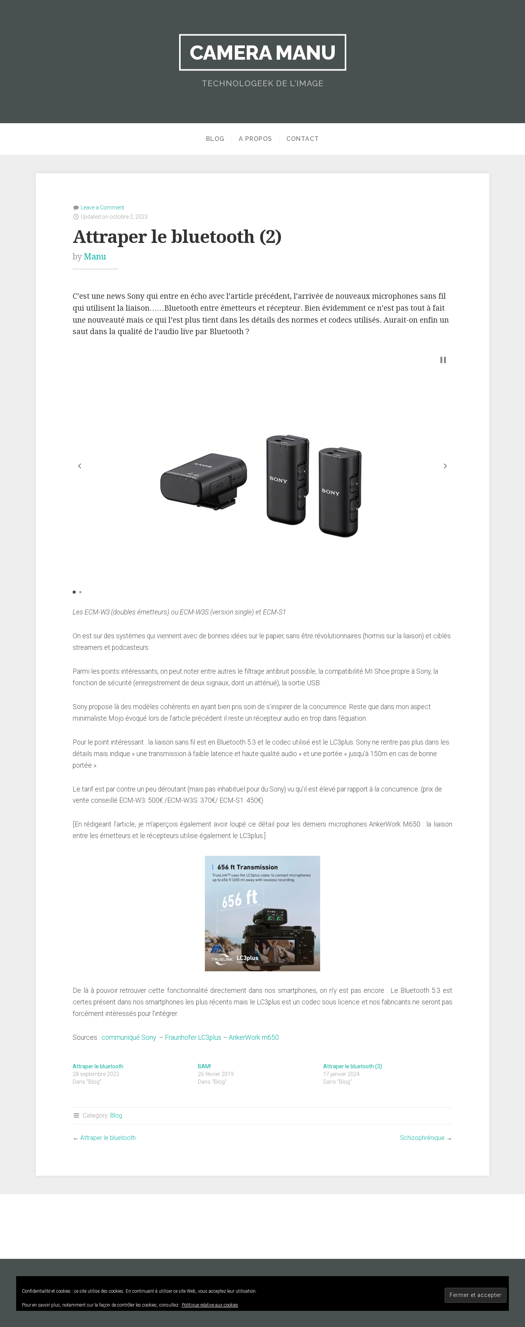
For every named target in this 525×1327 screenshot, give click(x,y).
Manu (95, 256)
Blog (215, 139)
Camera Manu (263, 52)
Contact (302, 139)
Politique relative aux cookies (210, 1305)
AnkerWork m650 (254, 1037)
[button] (79, 466)
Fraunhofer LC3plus (193, 1037)
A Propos (255, 139)
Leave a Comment (102, 207)
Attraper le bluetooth (98, 1066)
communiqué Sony (128, 1037)
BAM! (204, 1066)
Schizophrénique (422, 1137)
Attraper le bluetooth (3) (352, 1066)
